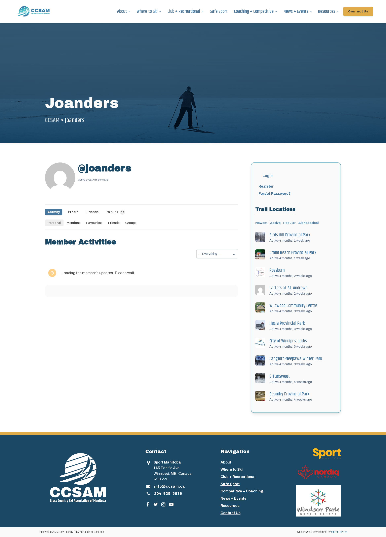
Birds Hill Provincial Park (289, 235)
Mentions (74, 223)
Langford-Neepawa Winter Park (295, 358)
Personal (54, 223)
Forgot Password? (275, 194)
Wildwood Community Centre (293, 305)
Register (266, 186)
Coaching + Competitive (254, 11)
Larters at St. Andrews (288, 288)
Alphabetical (308, 223)
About (122, 11)
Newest (261, 223)
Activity (53, 212)
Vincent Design (339, 532)
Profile (73, 212)
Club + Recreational (183, 11)
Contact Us (358, 11)
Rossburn (277, 270)
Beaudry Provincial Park (289, 394)
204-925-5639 (168, 494)
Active (275, 223)
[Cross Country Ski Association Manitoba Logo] (85, 477)
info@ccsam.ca (169, 486)
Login (268, 176)
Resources (326, 11)
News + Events (295, 11)
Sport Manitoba (167, 462)
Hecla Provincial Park (287, 323)
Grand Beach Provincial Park (292, 252)
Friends (92, 212)
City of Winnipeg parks (288, 341)
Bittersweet (279, 376)
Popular (289, 223)
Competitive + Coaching (242, 491)
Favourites (94, 223)
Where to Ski (147, 11)
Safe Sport (219, 11)
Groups (115, 212)
